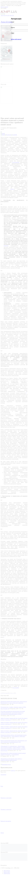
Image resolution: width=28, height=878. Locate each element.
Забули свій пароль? (16, 39)
